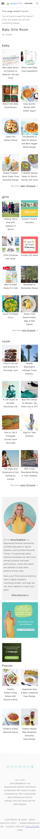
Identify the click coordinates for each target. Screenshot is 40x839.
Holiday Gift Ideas (29, 255)
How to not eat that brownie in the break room (10, 366)
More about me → (20, 595)
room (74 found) (28, 485)
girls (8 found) (29, 330)
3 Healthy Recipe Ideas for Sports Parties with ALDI (29, 176)
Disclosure (32, 826)
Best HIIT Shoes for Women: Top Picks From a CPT (29, 403)
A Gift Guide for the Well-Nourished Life (10, 403)
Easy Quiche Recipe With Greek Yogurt (29, 107)
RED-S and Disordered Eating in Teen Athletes (29, 472)
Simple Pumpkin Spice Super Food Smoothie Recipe (10, 176)
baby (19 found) (28, 186)
